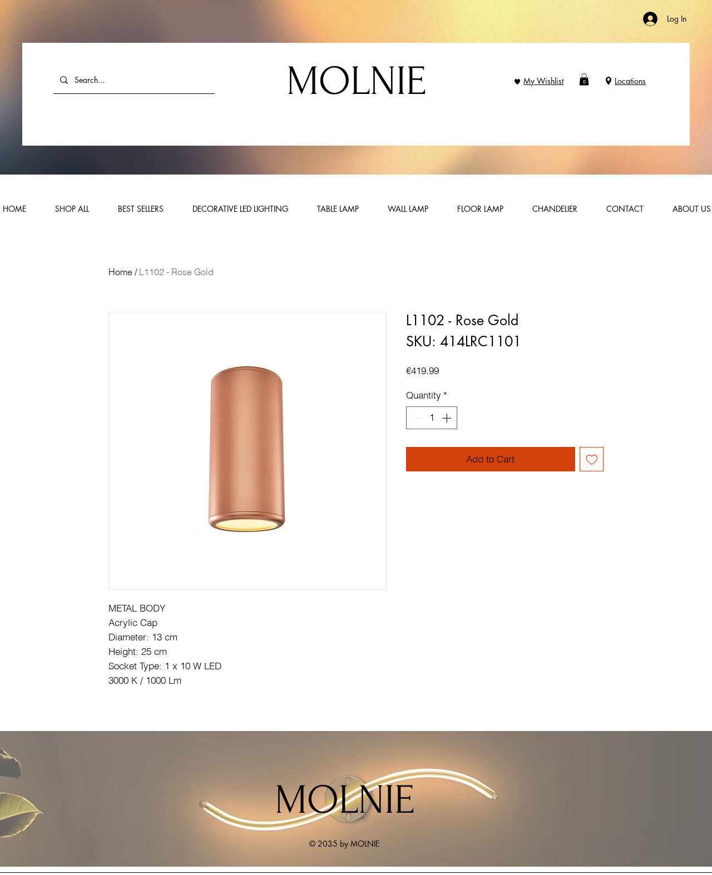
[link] (584, 79)
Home (120, 271)
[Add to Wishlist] (592, 459)
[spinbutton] (431, 418)
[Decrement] (416, 418)
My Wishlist (543, 81)
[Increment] (447, 418)
